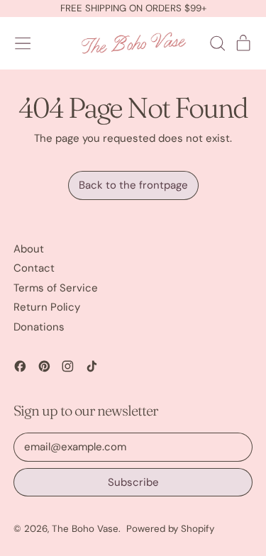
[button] (217, 43)
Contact (34, 268)
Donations (39, 327)
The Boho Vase (85, 529)
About (28, 249)
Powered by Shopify (170, 529)
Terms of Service (55, 288)
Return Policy (46, 307)
